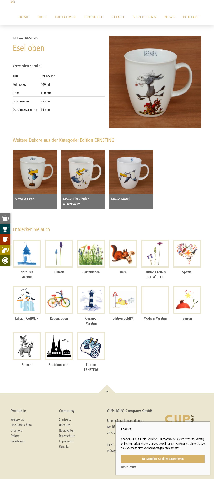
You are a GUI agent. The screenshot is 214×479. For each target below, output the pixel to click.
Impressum (66, 441)
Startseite (65, 419)
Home (24, 17)
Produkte (93, 17)
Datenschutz (67, 435)
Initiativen (65, 17)
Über (42, 17)
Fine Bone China (21, 425)
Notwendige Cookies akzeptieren (163, 459)
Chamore (16, 430)
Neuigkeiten (66, 430)
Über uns (64, 425)
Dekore (118, 17)
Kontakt (191, 17)
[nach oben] (107, 389)
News (170, 17)
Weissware (17, 419)
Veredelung (145, 17)
